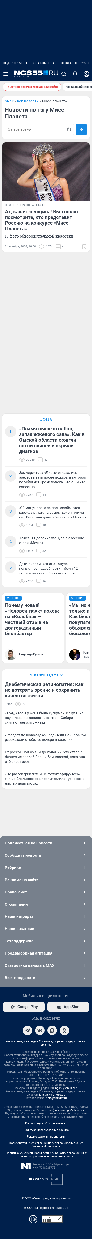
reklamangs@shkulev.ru (70, 1110)
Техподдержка (19, 941)
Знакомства (44, 63)
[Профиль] (86, 74)
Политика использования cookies (46, 1130)
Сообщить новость (23, 855)
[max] (52, 1030)
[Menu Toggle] (5, 74)
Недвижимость (16, 63)
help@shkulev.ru (56, 1098)
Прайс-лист (16, 892)
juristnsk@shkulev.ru (52, 1094)
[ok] (64, 1030)
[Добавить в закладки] (84, 246)
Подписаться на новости (28, 843)
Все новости (28, 101)
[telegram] (27, 1030)
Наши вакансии (19, 928)
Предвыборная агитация (29, 953)
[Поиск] (63, 74)
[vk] (40, 1030)
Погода (65, 63)
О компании (16, 904)
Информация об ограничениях (46, 1123)
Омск (9, 101)
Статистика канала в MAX (29, 965)
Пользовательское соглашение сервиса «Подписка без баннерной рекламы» (46, 1145)
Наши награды (19, 916)
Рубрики (13, 867)
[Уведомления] (75, 74)
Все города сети (20, 977)
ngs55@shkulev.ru (67, 1088)
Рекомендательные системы (46, 1136)
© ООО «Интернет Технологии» (46, 1208)
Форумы (82, 63)
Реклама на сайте (21, 879)
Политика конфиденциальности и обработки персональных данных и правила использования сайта (46, 1154)
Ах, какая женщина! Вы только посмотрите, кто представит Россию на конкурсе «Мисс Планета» (41, 220)
